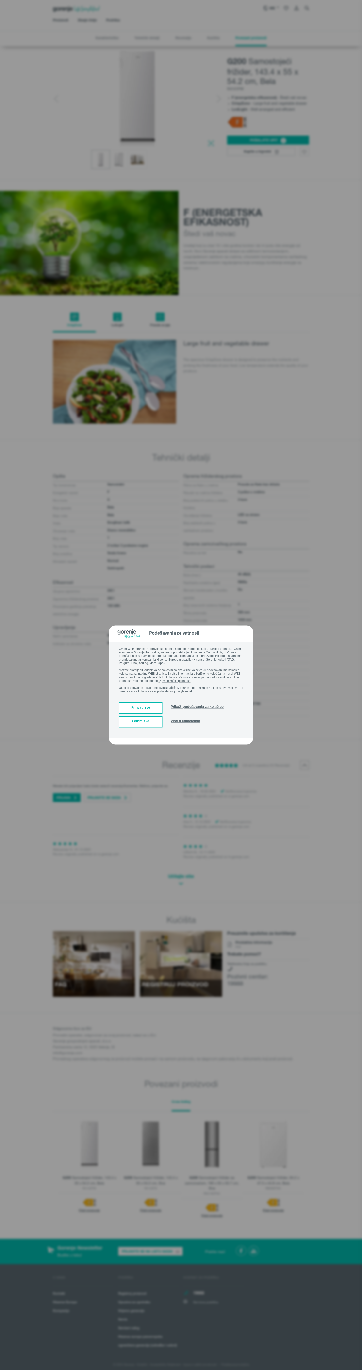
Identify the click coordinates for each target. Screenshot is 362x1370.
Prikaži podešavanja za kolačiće (197, 707)
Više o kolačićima (185, 721)
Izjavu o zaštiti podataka (175, 681)
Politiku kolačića (166, 677)
